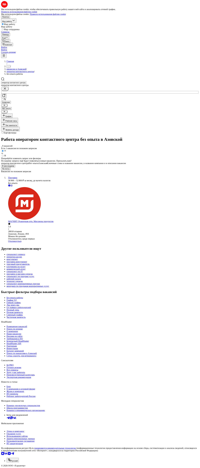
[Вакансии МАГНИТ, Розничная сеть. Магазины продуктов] (102, 203)
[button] (4, 47)
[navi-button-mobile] (4, 55)
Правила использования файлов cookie (48, 14)
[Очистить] (5, 88)
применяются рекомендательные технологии (55, 448)
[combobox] (13, 82)
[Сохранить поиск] (4, 96)
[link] (5, 41)
